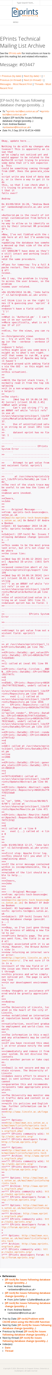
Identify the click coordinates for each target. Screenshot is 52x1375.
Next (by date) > (32, 76)
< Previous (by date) (10, 76)
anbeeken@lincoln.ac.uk (17, 127)
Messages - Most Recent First (16, 84)
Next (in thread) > (33, 80)
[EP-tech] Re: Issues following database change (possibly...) (27, 1326)
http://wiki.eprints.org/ (25, 1135)
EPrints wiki (15, 53)
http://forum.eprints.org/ (20, 1142)
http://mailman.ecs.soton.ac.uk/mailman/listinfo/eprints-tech (25, 1124)
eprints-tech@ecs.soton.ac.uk (22, 111)
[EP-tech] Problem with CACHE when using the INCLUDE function (26, 1320)
